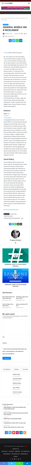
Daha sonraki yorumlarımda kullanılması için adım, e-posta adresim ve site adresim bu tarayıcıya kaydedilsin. (14, 351)
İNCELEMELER (11, 18)
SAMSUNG (17, 451)
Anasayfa (4, 18)
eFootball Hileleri (17, 378)
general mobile (13, 214)
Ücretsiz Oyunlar (17, 392)
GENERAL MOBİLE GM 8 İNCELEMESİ (12, 218)
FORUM (15, 456)
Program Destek (8, 33)
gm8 (22, 218)
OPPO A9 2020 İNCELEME (11, 209)
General (6, 52)
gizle (8, 113)
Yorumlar (25, 369)
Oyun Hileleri (16, 387)
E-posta (4, 343)
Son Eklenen (6, 369)
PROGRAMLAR (24, 454)
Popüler (16, 369)
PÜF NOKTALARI (25, 451)
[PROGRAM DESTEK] (6, 3)
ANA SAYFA (4, 451)
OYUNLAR (11, 451)
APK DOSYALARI (15, 454)
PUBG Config (16, 374)
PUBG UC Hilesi (17, 383)
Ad (3, 337)
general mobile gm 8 (8, 216)
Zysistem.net (15, 448)
